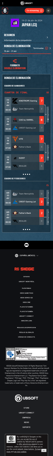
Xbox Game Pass (26, 293)
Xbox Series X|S (26, 298)
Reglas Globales (26, 332)
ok (44, 450)
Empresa (26, 418)
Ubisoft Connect (26, 413)
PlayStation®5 (26, 307)
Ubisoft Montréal (26, 281)
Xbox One (26, 302)
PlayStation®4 (26, 311)
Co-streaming (33, 10)
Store (26, 408)
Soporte (26, 427)
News (26, 422)
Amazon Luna (26, 321)
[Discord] (26, 245)
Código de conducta (26, 337)
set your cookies (20, 452)
